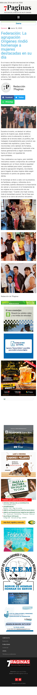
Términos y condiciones (9, 654)
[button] (18, 17)
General (4, 28)
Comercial (5, 647)
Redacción (5, 641)
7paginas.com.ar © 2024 (18, 683)
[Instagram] (16, 679)
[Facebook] (20, 679)
